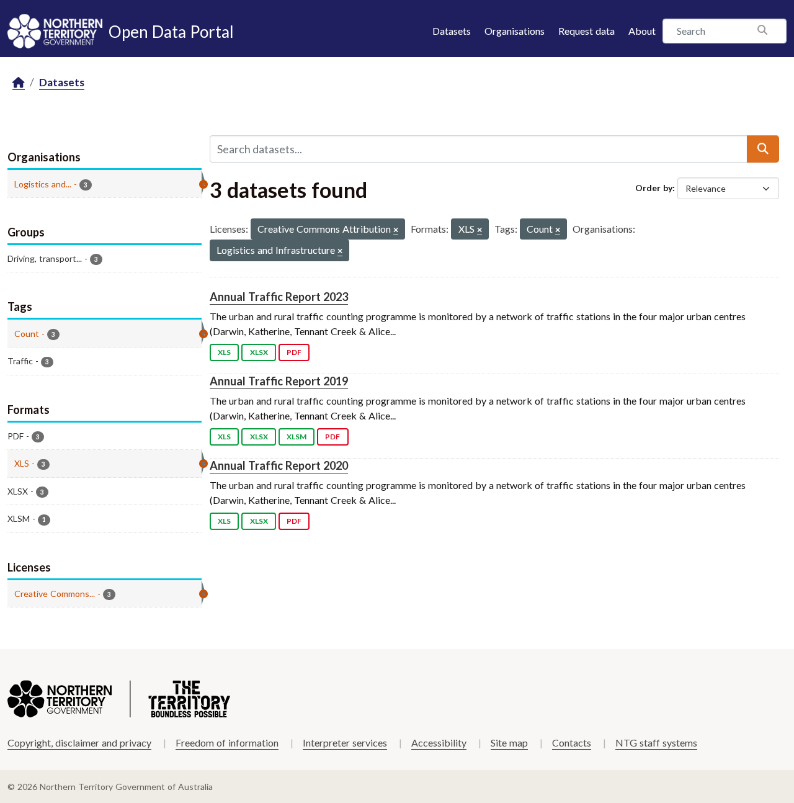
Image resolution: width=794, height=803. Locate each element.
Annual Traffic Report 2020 (279, 465)
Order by (653, 187)
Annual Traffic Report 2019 (279, 381)
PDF (294, 352)
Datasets (451, 31)
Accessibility (438, 742)
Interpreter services (345, 742)
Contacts (571, 742)
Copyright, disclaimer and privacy (79, 742)
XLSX (259, 352)
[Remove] (395, 230)
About (642, 31)
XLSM (296, 436)
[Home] (18, 83)
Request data (586, 31)
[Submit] (763, 149)
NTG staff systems (656, 742)
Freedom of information (227, 742)
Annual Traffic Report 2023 (279, 296)
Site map (509, 742)
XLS (224, 352)
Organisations (514, 31)
